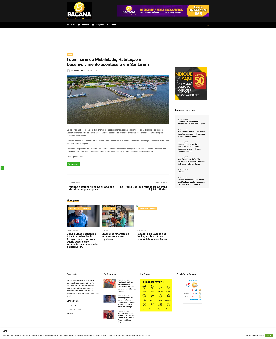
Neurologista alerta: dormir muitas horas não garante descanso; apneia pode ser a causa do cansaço (189, 147)
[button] (2, 172)
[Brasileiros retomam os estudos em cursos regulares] (118, 216)
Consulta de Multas (74, 310)
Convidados (182, 172)
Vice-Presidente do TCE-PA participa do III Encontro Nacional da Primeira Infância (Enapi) (191, 161)
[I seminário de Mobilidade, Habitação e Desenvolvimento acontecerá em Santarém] (118, 99)
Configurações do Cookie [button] (255, 335)
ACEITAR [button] (269, 335)
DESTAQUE (86, 208)
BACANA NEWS (109, 208)
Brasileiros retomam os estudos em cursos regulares (115, 236)
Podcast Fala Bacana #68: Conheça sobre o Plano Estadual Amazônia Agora (151, 236)
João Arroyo (74, 208)
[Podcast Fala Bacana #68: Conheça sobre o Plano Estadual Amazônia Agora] (152, 216)
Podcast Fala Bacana (148, 208)
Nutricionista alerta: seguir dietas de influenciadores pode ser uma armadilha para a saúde (191, 134)
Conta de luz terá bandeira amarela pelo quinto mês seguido (191, 122)
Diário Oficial (71, 306)
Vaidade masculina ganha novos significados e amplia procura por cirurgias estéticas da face (191, 182)
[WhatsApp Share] (2, 168)
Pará (70, 54)
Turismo (70, 313)
